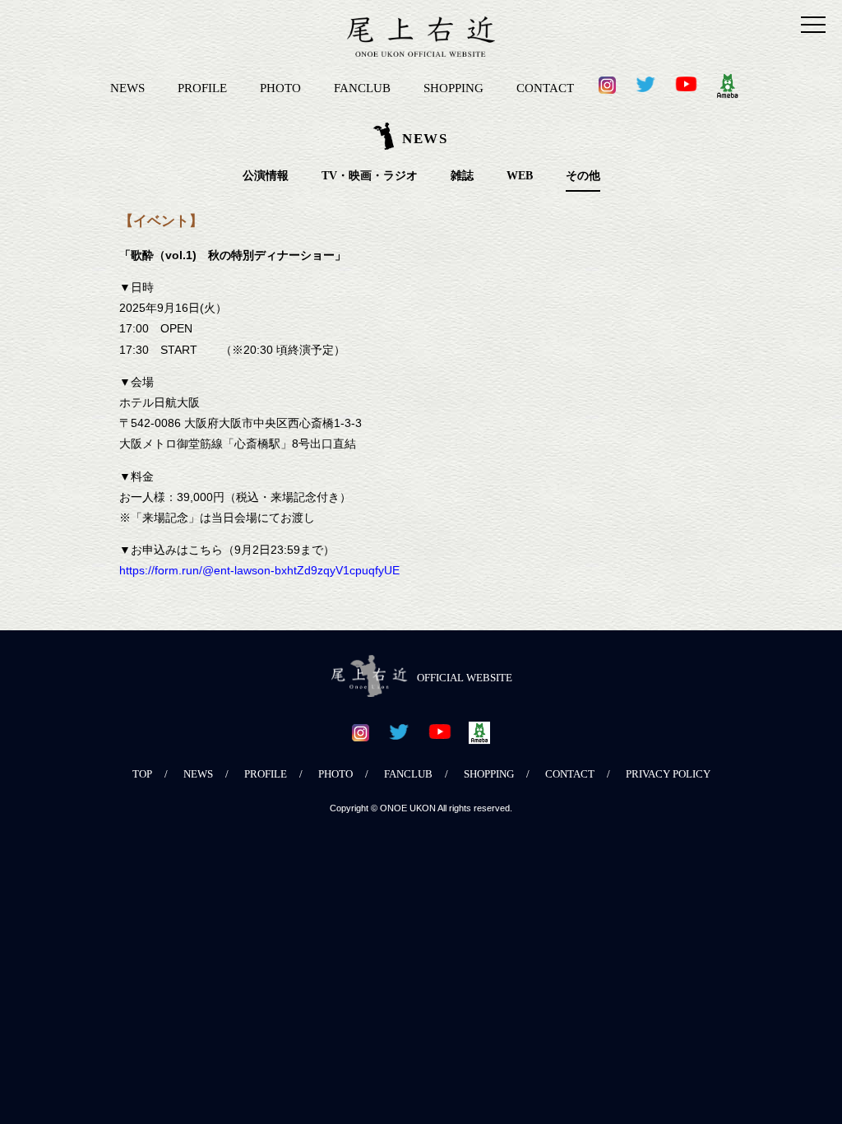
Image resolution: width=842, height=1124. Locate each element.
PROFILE (202, 88)
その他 (583, 176)
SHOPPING (453, 88)
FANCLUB (362, 88)
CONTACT (545, 88)
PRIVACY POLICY (668, 774)
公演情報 (266, 176)
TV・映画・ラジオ (370, 176)
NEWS (127, 88)
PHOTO (280, 88)
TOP (142, 774)
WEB (520, 176)
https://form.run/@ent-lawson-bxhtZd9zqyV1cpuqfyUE (259, 570)
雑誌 (462, 176)
